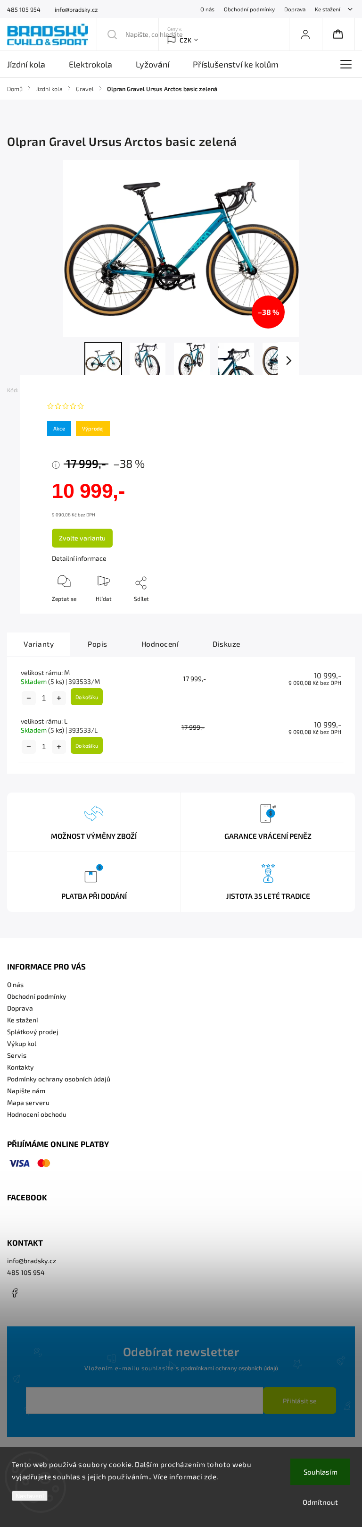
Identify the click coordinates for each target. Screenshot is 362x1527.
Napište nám (26, 1091)
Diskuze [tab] (226, 644)
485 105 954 (26, 1272)
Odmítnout (320, 1502)
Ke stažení (327, 9)
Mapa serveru (28, 1102)
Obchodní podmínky (249, 9)
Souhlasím (320, 1472)
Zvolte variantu (82, 538)
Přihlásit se (300, 1401)
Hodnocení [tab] (160, 644)
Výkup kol (21, 1043)
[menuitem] (32, 64)
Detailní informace (79, 558)
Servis (16, 1055)
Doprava (294, 9)
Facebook (14, 1293)
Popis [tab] (97, 644)
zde (210, 1476)
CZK (186, 40)
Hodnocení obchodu (36, 1114)
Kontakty (20, 1067)
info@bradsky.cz (31, 1261)
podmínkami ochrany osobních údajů (229, 1368)
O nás (207, 9)
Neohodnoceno (110, 406)
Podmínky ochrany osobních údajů (58, 1079)
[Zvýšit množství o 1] (59, 698)
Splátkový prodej (32, 1032)
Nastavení (30, 1496)
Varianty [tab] (39, 644)
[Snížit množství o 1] (29, 698)
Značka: (67, 390)
